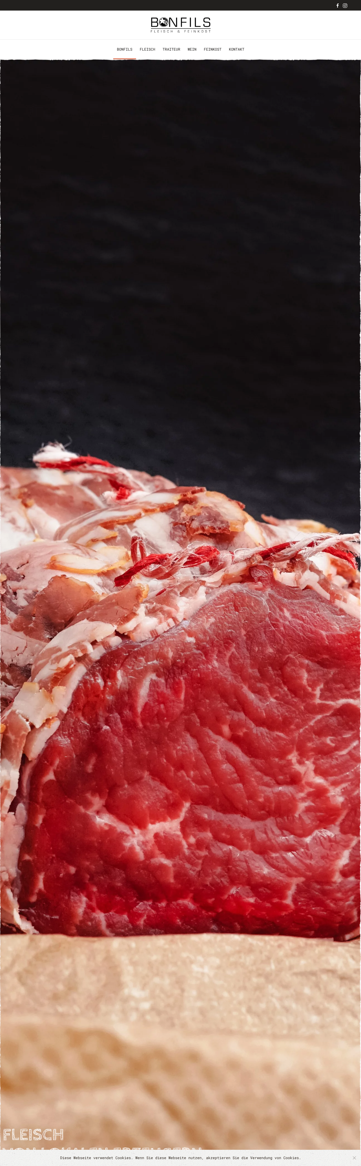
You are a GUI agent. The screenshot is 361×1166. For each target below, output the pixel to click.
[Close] (354, 1158)
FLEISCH (147, 49)
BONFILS (124, 49)
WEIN (192, 49)
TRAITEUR (171, 49)
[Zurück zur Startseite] (180, 24)
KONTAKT (236, 49)
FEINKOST (213, 49)
